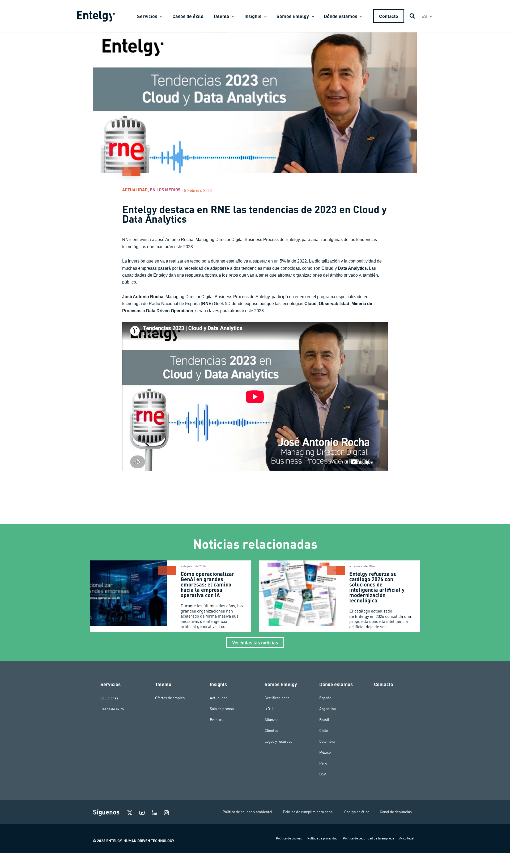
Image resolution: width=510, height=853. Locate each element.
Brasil (324, 719)
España (325, 697)
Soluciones (109, 697)
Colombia (327, 741)
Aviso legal (406, 838)
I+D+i (269, 708)
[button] (160, 16)
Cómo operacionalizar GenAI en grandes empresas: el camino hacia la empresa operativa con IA (207, 584)
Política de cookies (289, 838)
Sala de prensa (222, 708)
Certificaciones (277, 697)
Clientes (271, 730)
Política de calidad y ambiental (247, 811)
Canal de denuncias (396, 811)
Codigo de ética (356, 811)
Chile (323, 730)
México (325, 752)
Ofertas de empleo (170, 697)
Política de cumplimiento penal (308, 811)
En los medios (165, 189)
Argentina (327, 708)
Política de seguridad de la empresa (368, 838)
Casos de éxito (112, 708)
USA (322, 774)
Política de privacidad (322, 838)
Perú (323, 763)
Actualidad (135, 189)
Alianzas (271, 719)
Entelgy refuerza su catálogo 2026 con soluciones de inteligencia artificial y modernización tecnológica (377, 587)
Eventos (216, 719)
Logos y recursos (278, 741)
